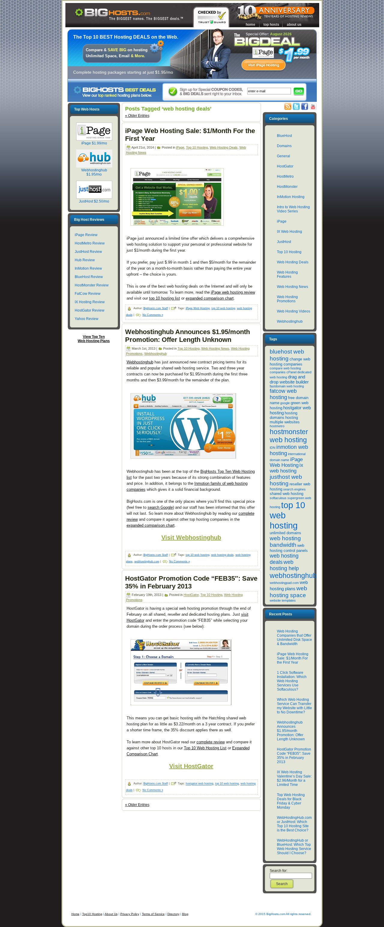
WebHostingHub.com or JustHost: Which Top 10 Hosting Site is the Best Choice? (294, 824)
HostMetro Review (90, 243)
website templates (283, 600)
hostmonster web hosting (289, 436)
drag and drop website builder (289, 379)
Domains (284, 146)
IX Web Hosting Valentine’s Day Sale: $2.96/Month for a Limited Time (294, 778)
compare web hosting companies (285, 370)
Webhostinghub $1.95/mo (94, 172)
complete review (210, 742)
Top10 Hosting (92, 914)
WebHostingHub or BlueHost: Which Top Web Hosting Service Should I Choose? (294, 846)
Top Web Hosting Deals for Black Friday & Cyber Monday (291, 801)
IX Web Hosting (289, 232)
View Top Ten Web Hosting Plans (94, 339)
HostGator (191, 595)
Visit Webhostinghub (191, 537)
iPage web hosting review (233, 292)
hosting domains (283, 415)
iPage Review (86, 235)
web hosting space (288, 591)
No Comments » (152, 314)
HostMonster (287, 187)
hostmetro (277, 426)
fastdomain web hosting (287, 386)
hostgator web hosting (199, 783)
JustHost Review (88, 252)
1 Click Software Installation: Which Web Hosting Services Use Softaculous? (292, 681)
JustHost (284, 242)
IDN (272, 447)
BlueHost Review (89, 277)
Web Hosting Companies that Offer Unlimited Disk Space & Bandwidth (294, 637)
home (250, 24)
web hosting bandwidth (285, 541)
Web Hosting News (215, 348)
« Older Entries (137, 116)
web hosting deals (222, 554)
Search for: (278, 871)
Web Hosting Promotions (287, 299)
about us (294, 24)
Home (75, 914)
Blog (185, 914)
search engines (294, 489)
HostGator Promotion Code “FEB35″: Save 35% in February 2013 (191, 582)
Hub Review (85, 260)
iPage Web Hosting (198, 308)
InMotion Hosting (290, 197)
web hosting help (284, 565)
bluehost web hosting (287, 355)
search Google (160, 507)
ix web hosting (286, 467)
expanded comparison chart (210, 298)
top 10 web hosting (223, 308)
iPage (180, 147)
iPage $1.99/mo (94, 143)
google (285, 403)
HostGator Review (89, 310)
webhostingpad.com (284, 583)
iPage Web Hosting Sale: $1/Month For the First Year (292, 658)
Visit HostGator (191, 766)
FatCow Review (87, 294)
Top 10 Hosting (197, 147)
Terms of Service (153, 914)
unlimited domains (285, 533)
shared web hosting (286, 493)
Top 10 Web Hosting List (205, 748)
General (283, 156)
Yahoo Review (86, 319)
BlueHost (284, 136)
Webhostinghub (155, 353)
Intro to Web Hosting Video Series (293, 209)
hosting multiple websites (285, 419)
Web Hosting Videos (293, 311)
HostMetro (285, 176)
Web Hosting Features (287, 274)
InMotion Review (88, 268)
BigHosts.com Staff (155, 308)
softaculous (278, 498)
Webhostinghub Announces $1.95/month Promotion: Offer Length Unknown (187, 335)
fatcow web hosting (283, 394)
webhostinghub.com (146, 561)
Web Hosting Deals (224, 147)
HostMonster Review (92, 285)
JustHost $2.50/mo (94, 201)
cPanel (291, 372)
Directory (173, 914)
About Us (111, 914)
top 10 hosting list (164, 298)
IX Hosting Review (90, 302)
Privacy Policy (129, 914)
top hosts (271, 24)
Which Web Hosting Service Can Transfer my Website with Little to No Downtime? (294, 705)
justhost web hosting (286, 480)
